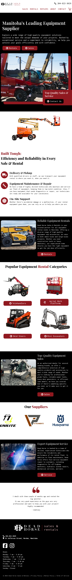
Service (48, 475)
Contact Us (55, 101)
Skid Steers (19, 336)
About (53, 9)
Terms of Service (62, 575)
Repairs (44, 9)
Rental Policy (49, 575)
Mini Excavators (55, 336)
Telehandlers (19, 303)
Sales (25, 9)
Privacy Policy (36, 575)
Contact (62, 9)
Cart (69, 9)
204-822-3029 (64, 3)
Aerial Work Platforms (55, 302)
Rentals (34, 9)
